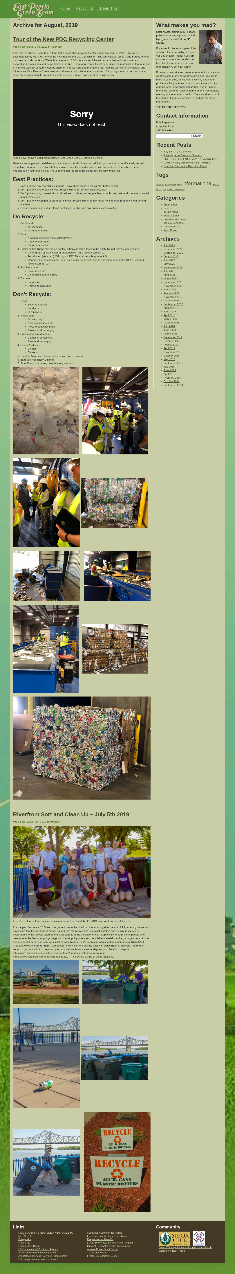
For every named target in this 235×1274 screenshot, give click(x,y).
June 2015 (170, 370)
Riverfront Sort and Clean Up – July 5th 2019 (71, 814)
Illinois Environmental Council (103, 1256)
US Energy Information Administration (38, 1259)
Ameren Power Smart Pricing (102, 1249)
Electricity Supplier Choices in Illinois (107, 1236)
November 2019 (173, 296)
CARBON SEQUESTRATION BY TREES (187, 162)
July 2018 (169, 326)
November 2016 (173, 351)
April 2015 (169, 374)
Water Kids (24, 1242)
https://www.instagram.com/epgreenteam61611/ (40, 956)
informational (197, 183)
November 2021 (173, 267)
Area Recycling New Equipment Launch (36, 157)
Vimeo (98, 157)
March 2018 (171, 333)
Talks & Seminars (174, 222)
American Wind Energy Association (37, 1252)
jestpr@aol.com (165, 126)
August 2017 (171, 344)
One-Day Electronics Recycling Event (185, 166)
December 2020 (173, 282)
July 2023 (169, 245)
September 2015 (173, 362)
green (173, 184)
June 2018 (170, 329)
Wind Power (171, 230)
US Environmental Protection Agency (38, 1249)
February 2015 (172, 377)
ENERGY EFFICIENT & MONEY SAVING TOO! (191, 158)
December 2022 (173, 249)
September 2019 (173, 304)
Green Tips (108, 8)
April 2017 (169, 348)
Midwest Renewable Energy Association (108, 1246)
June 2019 (170, 311)
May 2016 (169, 359)
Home (65, 8)
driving (168, 184)
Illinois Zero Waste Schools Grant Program (110, 1242)
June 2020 (170, 289)
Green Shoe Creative (78, 157)
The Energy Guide (96, 1252)
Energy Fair (170, 204)
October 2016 (172, 355)
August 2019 (171, 307)
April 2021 (169, 274)
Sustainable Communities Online (104, 1233)
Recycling (84, 8)
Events (167, 208)
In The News (171, 211)
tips (164, 189)
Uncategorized (172, 226)
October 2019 (172, 300)
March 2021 (171, 278)
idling (179, 184)
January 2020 (172, 293)
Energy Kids (24, 1239)
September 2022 (173, 252)
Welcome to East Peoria (172, 1251)
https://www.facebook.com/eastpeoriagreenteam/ (41, 952)
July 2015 (169, 366)
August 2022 (171, 256)
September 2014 (173, 385)
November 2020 (173, 285)
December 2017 (173, 337)
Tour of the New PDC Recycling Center (63, 39)
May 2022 (169, 263)
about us (160, 184)
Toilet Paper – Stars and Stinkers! (183, 155)
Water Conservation (176, 189)
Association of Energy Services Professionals (42, 1256)
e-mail (196, 97)
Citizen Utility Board (28, 1246)
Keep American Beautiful (100, 1239)
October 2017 (172, 340)
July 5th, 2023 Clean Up (177, 151)
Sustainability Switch (175, 219)
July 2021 (169, 271)
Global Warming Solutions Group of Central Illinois (185, 1247)
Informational (171, 215)
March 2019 (171, 318)
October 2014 (172, 381)
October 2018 (172, 322)
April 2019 (169, 315)
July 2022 (169, 260)
